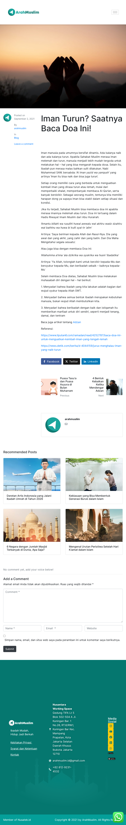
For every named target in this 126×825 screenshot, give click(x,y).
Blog (16, 137)
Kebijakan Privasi (21, 742)
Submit (9, 649)
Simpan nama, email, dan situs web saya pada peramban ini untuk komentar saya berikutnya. (62, 640)
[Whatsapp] (111, 748)
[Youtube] (111, 731)
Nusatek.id (24, 819)
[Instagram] (111, 726)
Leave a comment (23, 143)
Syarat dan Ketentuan (23, 748)
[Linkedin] (111, 742)
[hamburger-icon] (115, 12)
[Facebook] (111, 737)
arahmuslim (20, 128)
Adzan (77, 322)
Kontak (14, 754)
